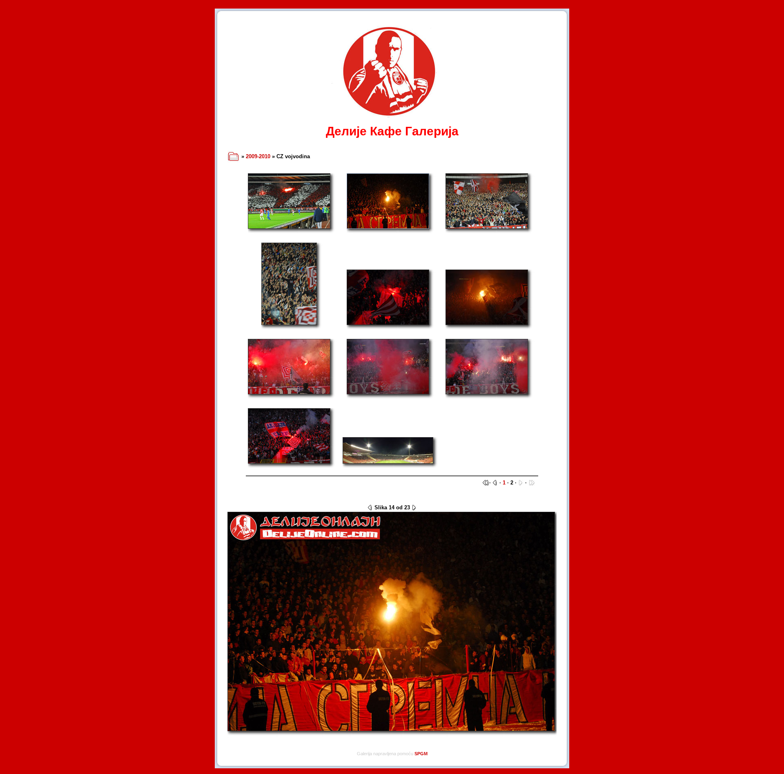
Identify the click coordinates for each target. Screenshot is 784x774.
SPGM (421, 753)
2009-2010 (258, 156)
